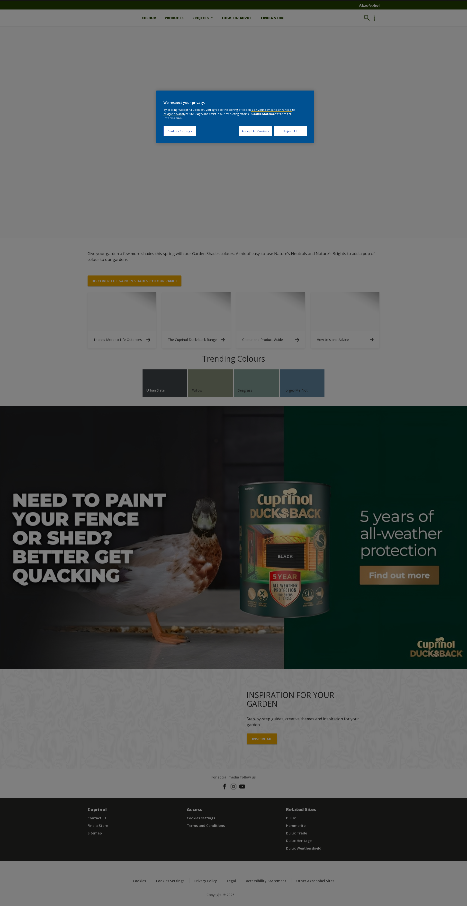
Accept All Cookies (255, 131)
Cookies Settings (180, 131)
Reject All (290, 131)
